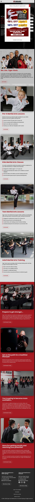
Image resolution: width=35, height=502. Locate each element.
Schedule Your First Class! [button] (17, 39)
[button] (17, 23)
